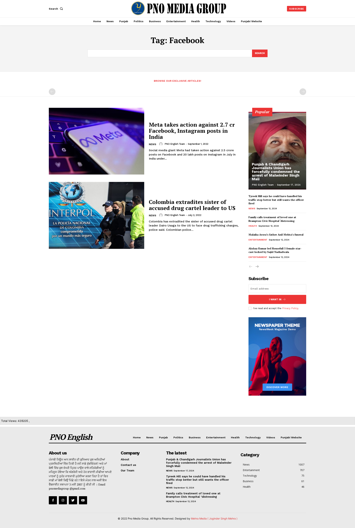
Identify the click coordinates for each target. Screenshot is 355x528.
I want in (275, 299)
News (152, 144)
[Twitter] (73, 500)
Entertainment (257, 239)
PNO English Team (175, 144)
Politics (178, 437)
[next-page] (256, 266)
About (125, 459)
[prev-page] (52, 91)
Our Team (127, 470)
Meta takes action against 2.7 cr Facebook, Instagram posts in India (192, 131)
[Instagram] (63, 500)
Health (252, 226)
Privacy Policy (290, 308)
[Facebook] (53, 500)
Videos (270, 437)
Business (195, 437)
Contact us (128, 465)
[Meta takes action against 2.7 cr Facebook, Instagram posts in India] (96, 141)
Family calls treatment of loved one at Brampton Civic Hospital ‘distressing (272, 219)
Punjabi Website (291, 437)
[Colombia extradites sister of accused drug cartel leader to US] (96, 215)
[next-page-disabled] (303, 91)
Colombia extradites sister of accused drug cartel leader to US (192, 205)
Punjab (163, 437)
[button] (56, 9)
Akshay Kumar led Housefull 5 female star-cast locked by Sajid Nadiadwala (275, 250)
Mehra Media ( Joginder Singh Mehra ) (214, 518)
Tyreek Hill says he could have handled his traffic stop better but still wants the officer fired (276, 199)
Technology (253, 437)
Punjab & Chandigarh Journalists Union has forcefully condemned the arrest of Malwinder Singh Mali (276, 171)
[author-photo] (161, 144)
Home (137, 437)
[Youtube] (83, 500)
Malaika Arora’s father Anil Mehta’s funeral (275, 234)
